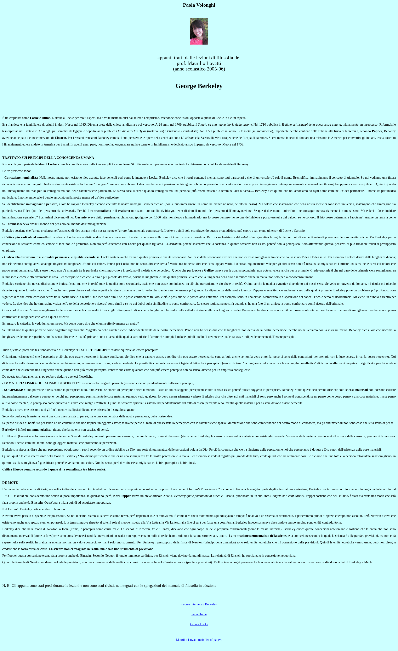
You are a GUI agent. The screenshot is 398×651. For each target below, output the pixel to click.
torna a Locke (199, 624)
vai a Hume (199, 614)
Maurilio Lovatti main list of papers (199, 639)
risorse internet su (193, 604)
